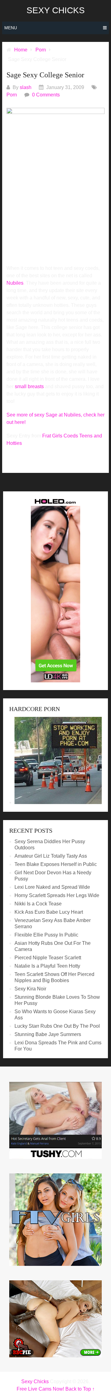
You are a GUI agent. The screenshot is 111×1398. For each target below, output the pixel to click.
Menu (10, 27)
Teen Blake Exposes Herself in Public (55, 864)
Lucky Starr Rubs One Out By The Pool (57, 1026)
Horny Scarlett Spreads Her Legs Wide (56, 895)
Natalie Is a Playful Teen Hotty (47, 966)
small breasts (29, 386)
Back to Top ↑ (80, 1389)
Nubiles (14, 283)
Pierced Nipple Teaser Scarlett (47, 957)
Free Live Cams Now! (40, 1389)
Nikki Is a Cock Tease (38, 903)
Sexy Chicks (56, 10)
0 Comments (46, 94)
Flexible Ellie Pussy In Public (46, 934)
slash (25, 87)
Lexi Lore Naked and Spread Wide (52, 887)
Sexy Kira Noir (30, 988)
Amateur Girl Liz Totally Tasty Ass (50, 856)
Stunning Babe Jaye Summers (47, 1034)
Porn (11, 94)
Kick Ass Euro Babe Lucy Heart (48, 912)
